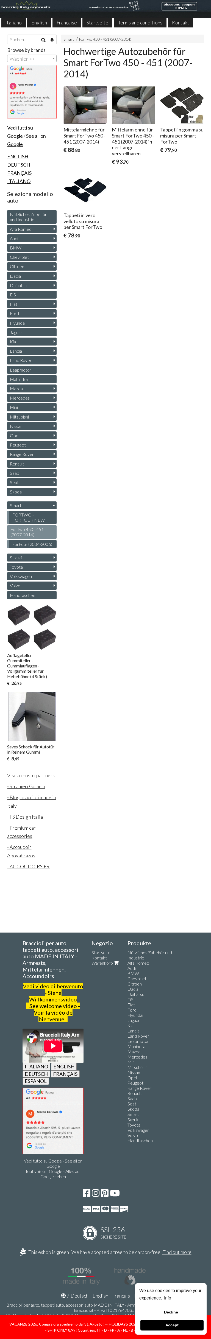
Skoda (16, 491)
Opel (14, 435)
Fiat (13, 304)
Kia (13, 341)
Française (67, 22)
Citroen (17, 266)
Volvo (15, 585)
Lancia (16, 350)
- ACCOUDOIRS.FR (28, 866)
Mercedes (20, 397)
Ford (14, 313)
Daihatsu (18, 285)
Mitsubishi (19, 416)
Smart (68, 39)
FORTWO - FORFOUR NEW (28, 517)
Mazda (16, 388)
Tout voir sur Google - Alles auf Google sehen (53, 1174)
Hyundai (18, 322)
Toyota (16, 566)
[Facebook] (86, 1194)
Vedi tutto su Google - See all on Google (53, 1163)
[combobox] (32, 58)
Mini (14, 407)
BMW (15, 247)
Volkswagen (21, 576)
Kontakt (180, 22)
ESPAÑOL (36, 1081)
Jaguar (16, 332)
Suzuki (16, 557)
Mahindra (19, 379)
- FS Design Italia (25, 817)
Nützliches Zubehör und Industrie (28, 217)
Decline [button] (171, 1312)
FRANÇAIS (65, 1074)
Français (121, 1296)
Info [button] (167, 1298)
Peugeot (18, 444)
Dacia (15, 276)
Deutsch (79, 1296)
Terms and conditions (140, 22)
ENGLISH (63, 1066)
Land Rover (21, 360)
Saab (14, 473)
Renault (17, 463)
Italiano (13, 22)
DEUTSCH (36, 1074)
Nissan (16, 426)
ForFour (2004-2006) (32, 544)
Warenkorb (102, 962)
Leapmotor (20, 369)
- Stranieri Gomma (26, 786)
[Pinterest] (105, 1194)
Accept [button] (172, 1325)
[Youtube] (115, 1194)
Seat (14, 482)
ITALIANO (36, 1066)
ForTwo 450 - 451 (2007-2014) (105, 39)
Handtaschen (22, 595)
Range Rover (22, 454)
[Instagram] (95, 1194)
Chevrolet (19, 257)
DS (13, 294)
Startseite (97, 22)
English (39, 22)
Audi (14, 238)
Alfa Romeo (21, 229)
